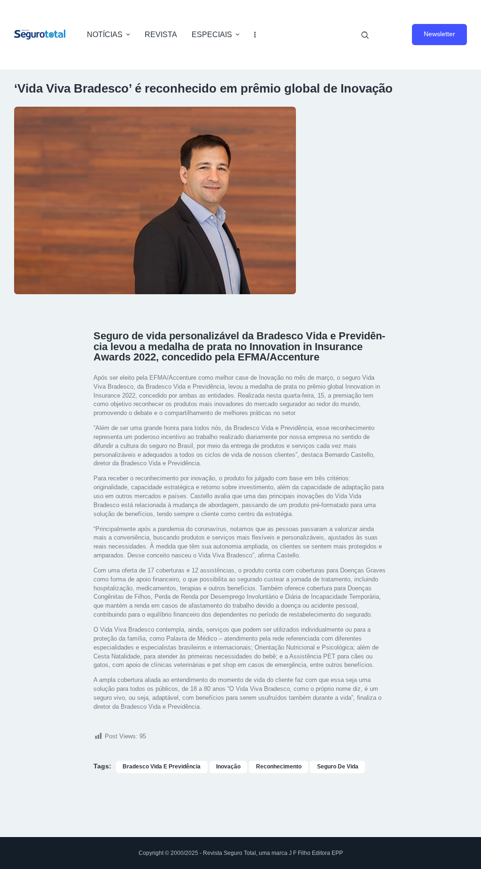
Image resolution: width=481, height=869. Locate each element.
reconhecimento (279, 766)
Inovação (228, 766)
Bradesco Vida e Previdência (162, 766)
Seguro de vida (337, 766)
